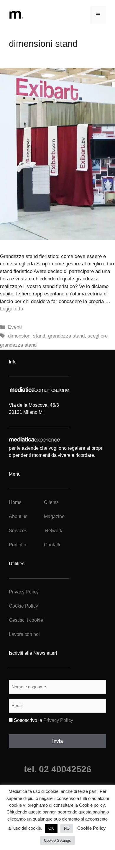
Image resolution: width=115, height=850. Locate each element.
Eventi (15, 327)
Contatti (52, 544)
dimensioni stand (26, 336)
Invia (57, 741)
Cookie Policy (23, 605)
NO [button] (67, 828)
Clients (51, 502)
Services (18, 530)
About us (18, 516)
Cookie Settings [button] (57, 840)
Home (15, 502)
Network (53, 530)
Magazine (54, 516)
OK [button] (51, 828)
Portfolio (17, 544)
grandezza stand (66, 336)
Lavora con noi (24, 634)
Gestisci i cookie (26, 620)
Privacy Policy (24, 591)
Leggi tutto (11, 309)
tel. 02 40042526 (57, 769)
